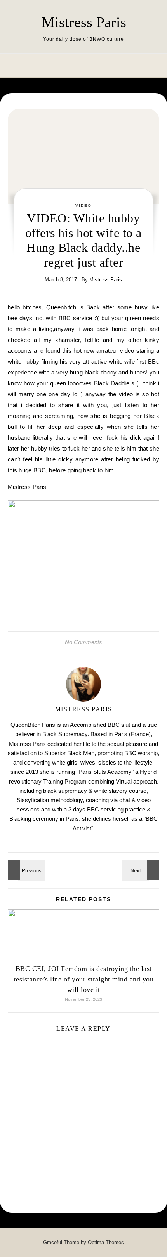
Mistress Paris (84, 22)
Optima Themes (106, 1242)
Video (83, 205)
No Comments (83, 642)
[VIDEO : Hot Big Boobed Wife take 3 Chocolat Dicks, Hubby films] (141, 870)
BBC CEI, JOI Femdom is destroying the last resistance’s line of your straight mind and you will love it (84, 979)
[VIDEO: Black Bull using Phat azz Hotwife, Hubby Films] (25, 870)
